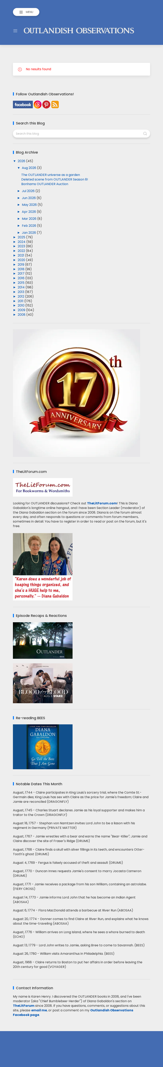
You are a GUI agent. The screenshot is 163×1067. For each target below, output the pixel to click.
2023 (22, 246)
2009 (22, 310)
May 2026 (30, 204)
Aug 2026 (29, 168)
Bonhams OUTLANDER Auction (44, 184)
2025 (22, 237)
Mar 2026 (29, 218)
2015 (21, 282)
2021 (21, 255)
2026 (22, 161)
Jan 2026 (29, 232)
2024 (22, 242)
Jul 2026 (28, 191)
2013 (21, 292)
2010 (21, 305)
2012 (21, 296)
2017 (21, 273)
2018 (21, 269)
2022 (22, 251)
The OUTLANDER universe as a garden (50, 175)
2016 (21, 278)
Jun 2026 (29, 198)
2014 (21, 287)
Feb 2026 (29, 225)
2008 (22, 314)
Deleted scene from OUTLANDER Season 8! (54, 179)
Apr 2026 (29, 211)
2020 (22, 260)
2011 (21, 301)
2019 (21, 264)
